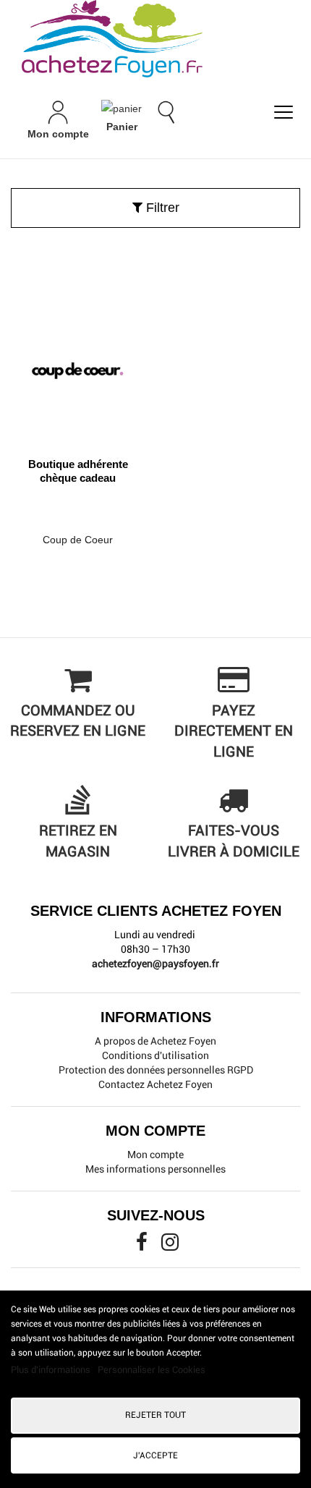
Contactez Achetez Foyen (155, 1084)
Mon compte (155, 1154)
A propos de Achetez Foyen (155, 1041)
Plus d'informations (52, 1369)
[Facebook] (143, 1245)
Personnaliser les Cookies (151, 1369)
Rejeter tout (155, 1415)
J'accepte (155, 1455)
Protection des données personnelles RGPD (156, 1070)
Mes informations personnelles (155, 1169)
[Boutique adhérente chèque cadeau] (78, 365)
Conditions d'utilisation (155, 1055)
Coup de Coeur (78, 539)
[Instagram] (170, 1245)
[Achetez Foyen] (155, 38)
